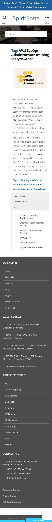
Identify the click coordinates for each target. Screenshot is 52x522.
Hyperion (9, 408)
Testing (8, 444)
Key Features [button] (19, 196)
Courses (9, 283)
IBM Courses (11, 414)
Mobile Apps (11, 420)
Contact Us (10, 307)
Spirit (26, 18)
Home (8, 271)
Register (9, 295)
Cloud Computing (13, 389)
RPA (7, 438)
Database (9, 401)
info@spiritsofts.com (35, 7)
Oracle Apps (11, 426)
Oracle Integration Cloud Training (21, 366)
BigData (8, 383)
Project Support (12, 301)
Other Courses (12, 432)
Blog (7, 289)
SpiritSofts (22, 128)
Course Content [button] (20, 201)
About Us (9, 277)
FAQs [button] (16, 207)
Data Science (11, 395)
